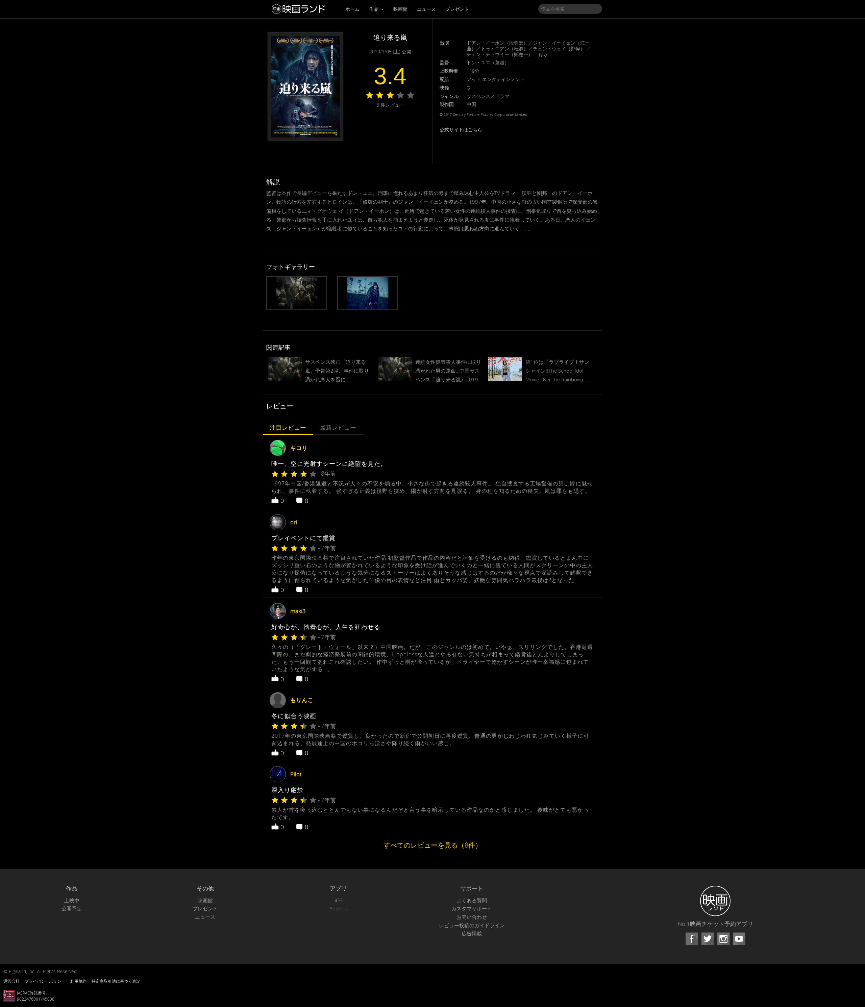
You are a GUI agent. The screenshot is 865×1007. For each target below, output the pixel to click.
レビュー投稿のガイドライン (472, 925)
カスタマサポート (471, 908)
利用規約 (78, 981)
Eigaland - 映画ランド (300, 9)
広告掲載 (472, 933)
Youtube (739, 939)
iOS (338, 900)
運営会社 (11, 981)
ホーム (352, 9)
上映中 (71, 900)
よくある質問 (471, 900)
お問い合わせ (471, 917)
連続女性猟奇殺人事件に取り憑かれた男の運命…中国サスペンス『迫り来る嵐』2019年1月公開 (448, 371)
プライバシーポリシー (45, 981)
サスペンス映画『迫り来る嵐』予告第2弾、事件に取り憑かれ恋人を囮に (337, 370)
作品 (374, 9)
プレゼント (457, 9)
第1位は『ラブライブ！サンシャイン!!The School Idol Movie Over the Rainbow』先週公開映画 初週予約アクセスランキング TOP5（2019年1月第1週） (559, 371)
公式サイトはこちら (461, 129)
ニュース (426, 9)
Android (338, 908)
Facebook (691, 939)
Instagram (723, 939)
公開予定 (71, 908)
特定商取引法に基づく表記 (116, 981)
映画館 (400, 9)
